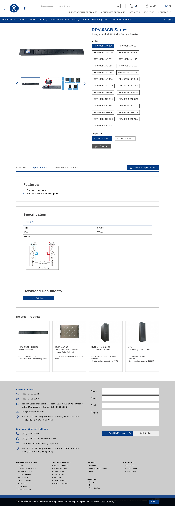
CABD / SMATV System (27, 468)
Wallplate (57, 477)
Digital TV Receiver (61, 465)
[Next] (84, 83)
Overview (93, 482)
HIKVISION (22, 486)
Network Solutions (25, 471)
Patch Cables (59, 471)
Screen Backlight (60, 468)
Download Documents (66, 167)
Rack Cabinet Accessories (63, 19)
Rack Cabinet (37, 19)
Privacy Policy (107, 502)
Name (94, 391)
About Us (149, 12)
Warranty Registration (98, 468)
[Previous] (17, 83)
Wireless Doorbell (61, 483)
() (135, 6)
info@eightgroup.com (33, 412)
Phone (94, 398)
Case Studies (94, 488)
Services (134, 12)
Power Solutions (24, 489)
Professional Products (83, 12)
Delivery (92, 465)
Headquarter (130, 465)
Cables (20, 465)
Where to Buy (130, 471)
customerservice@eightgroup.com (40, 443)
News (91, 485)
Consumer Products (113, 12)
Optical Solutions (25, 474)
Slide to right (145, 433)
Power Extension (60, 480)
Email (93, 405)
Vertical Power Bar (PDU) (95, 19)
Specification (40, 167)
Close (154, 502)
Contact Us (164, 12)
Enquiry (94, 412)
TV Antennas (59, 474)
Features (21, 167)
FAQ (91, 471)
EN (166, 6)
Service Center (131, 468)
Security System (24, 480)
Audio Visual (23, 483)
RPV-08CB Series (122, 19)
